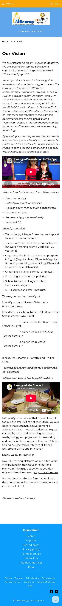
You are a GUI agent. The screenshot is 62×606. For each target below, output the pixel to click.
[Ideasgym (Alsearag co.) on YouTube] (56, 591)
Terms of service (31, 553)
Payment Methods (31, 562)
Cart (57, 3)
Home (5, 41)
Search (31, 536)
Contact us (31, 558)
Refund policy (31, 545)
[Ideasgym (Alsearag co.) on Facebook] (51, 591)
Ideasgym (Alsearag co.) (32, 600)
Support (31, 540)
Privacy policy (31, 549)
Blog (31, 567)
